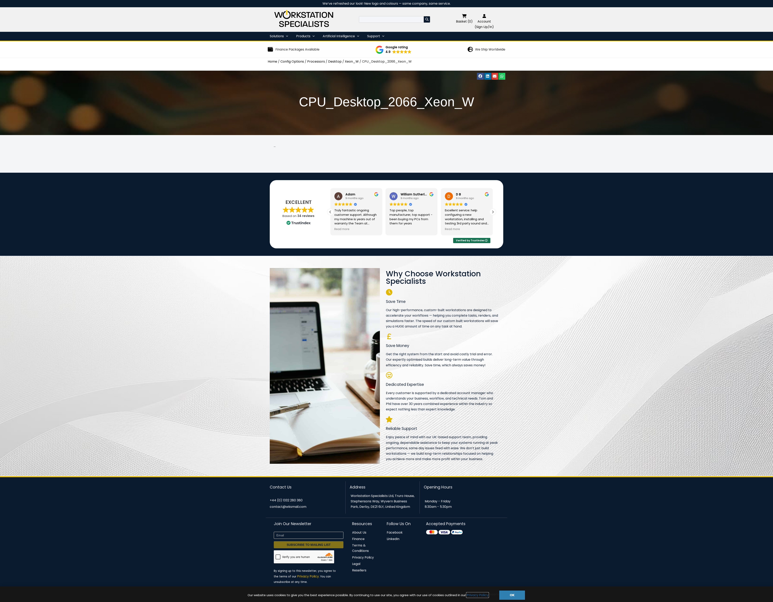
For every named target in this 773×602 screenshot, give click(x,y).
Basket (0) (464, 21)
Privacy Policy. (308, 576)
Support (373, 36)
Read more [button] (397, 229)
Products (303, 36)
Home (272, 61)
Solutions (277, 36)
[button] (393, 50)
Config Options (292, 61)
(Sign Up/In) (484, 27)
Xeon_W (352, 61)
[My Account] (484, 16)
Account (484, 21)
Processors (316, 61)
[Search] (427, 19)
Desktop (335, 61)
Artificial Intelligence (339, 36)
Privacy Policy (477, 595)
